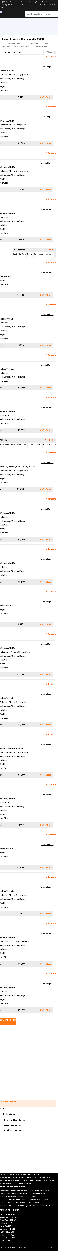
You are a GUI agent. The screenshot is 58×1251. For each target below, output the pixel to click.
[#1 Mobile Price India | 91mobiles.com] (8, 14)
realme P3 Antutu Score (26, 1197)
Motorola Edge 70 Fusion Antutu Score (35, 1191)
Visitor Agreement (25, 1181)
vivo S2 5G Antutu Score (9, 1203)
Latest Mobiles (22, 2)
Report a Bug (53, 1247)
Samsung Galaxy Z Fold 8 (38, 2)
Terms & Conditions (44, 1181)
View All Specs (47, 67)
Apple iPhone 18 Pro (24, 5)
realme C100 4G (6, 1223)
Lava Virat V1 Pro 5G (7, 1229)
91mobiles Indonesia (10, 1178)
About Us (47, 1178)
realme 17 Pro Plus (7, 1235)
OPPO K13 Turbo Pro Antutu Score (12, 1200)
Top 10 (36, 1175)
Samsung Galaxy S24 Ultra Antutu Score (35, 1206)
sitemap (39, 1178)
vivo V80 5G (51, 5)
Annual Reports (8, 1181)
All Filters (49, 249)
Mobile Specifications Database (15, 1183)
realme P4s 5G (39, 5)
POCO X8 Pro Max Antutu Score (36, 1200)
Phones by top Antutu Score (10, 1191)
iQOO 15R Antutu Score (9, 1197)
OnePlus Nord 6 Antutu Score (11, 1194)
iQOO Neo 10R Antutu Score (28, 1203)
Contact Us (5, 1175)
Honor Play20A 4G (6, 1226)
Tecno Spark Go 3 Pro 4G (9, 1217)
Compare (15, 1175)
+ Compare (51, 56)
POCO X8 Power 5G (7, 1232)
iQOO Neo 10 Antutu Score (10, 1206)
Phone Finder (26, 1175)
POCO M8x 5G (5, 1241)
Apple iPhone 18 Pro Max (9, 1220)
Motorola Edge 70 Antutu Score (33, 1194)
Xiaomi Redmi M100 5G (9, 1238)
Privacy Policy (27, 1178)
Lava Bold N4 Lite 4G (7, 1214)
